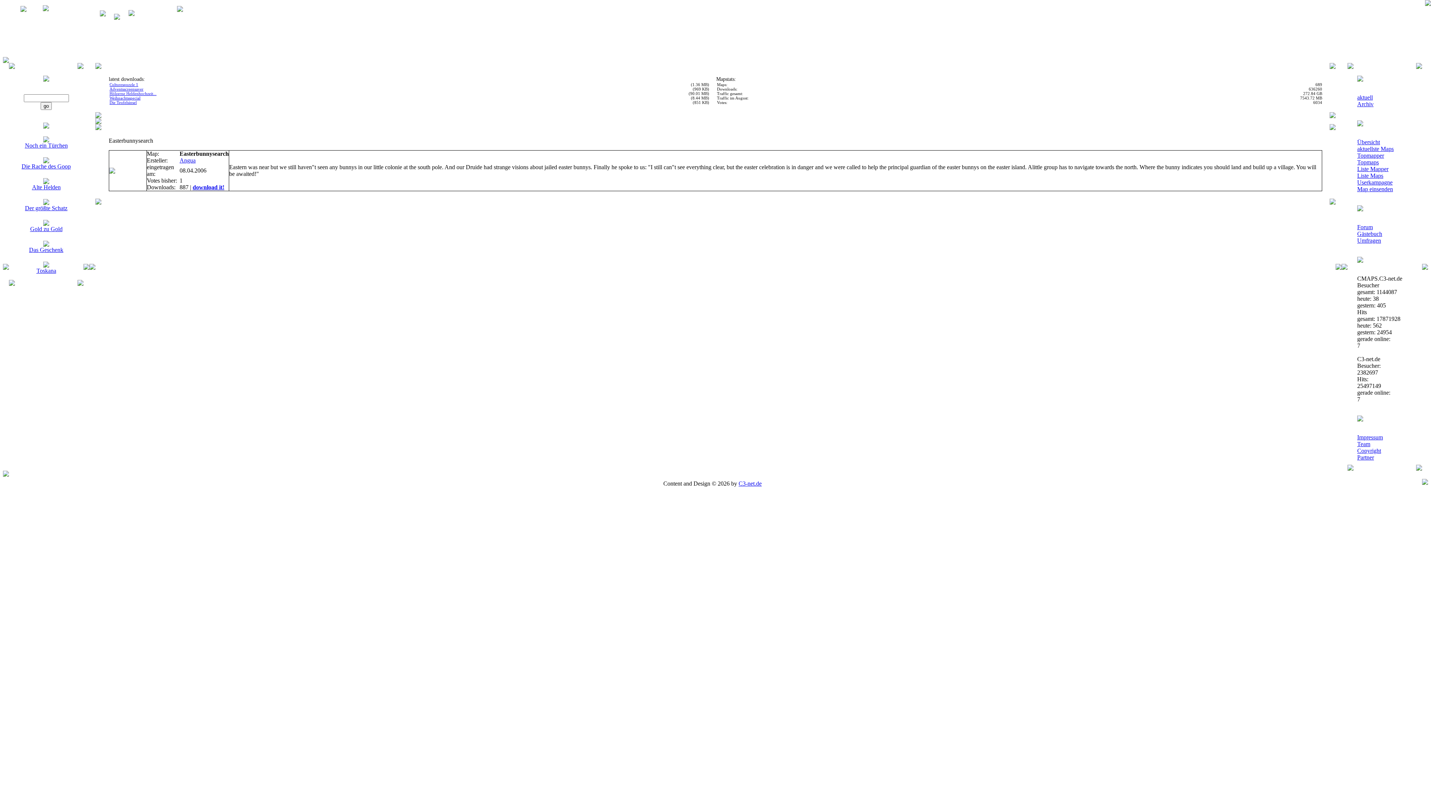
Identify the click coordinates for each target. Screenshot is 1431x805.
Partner (1365, 457)
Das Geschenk (46, 250)
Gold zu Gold (46, 229)
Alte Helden (46, 187)
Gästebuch (1369, 234)
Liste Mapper (1373, 169)
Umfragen (1369, 240)
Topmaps (1368, 162)
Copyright (1369, 451)
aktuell (1365, 97)
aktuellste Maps (1375, 149)
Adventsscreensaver (126, 89)
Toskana (46, 271)
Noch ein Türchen (46, 145)
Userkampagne (1375, 182)
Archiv (1365, 104)
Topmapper (1370, 155)
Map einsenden (1375, 189)
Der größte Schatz (46, 208)
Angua (188, 160)
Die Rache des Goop (46, 166)
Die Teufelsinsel (123, 102)
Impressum (1370, 437)
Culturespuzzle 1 (124, 84)
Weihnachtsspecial (125, 98)
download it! (208, 187)
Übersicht (1368, 142)
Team (1363, 444)
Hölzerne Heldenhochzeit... (133, 93)
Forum (1365, 227)
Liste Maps (1370, 176)
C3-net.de (750, 483)
